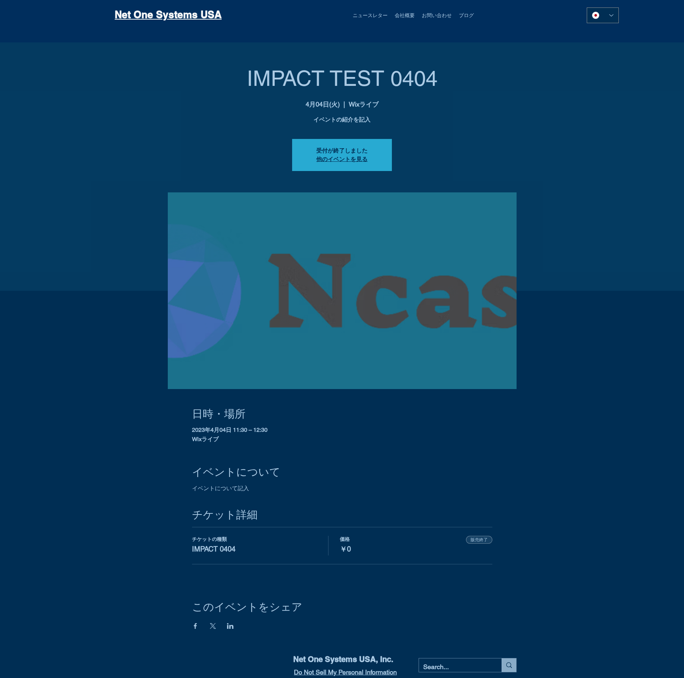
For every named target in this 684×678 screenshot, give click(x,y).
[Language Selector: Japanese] (603, 15)
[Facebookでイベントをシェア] (195, 626)
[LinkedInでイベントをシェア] (230, 626)
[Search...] (509, 665)
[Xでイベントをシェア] (212, 626)
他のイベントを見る (342, 159)
